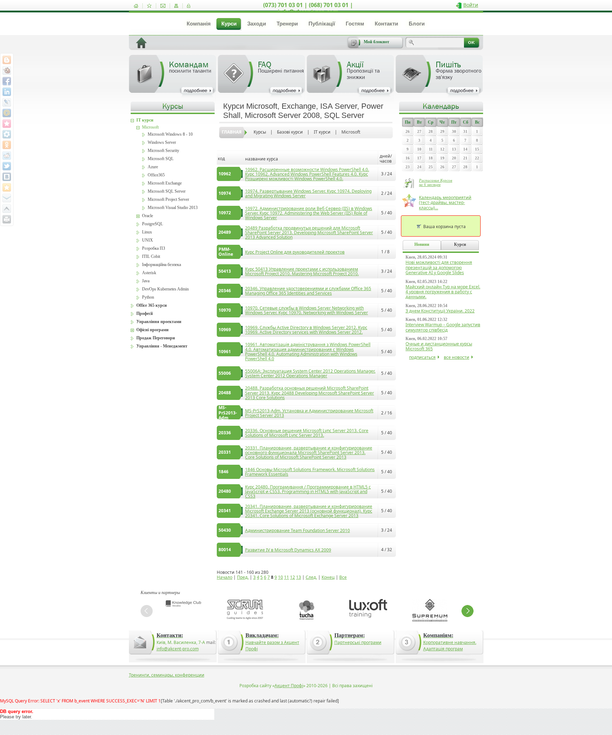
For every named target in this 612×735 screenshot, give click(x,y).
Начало (224, 577)
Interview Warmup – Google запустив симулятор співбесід (443, 327)
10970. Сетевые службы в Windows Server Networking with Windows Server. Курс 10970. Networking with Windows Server (306, 310)
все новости (456, 357)
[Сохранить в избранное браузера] (6, 187)
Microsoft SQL (161, 158)
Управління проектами (158, 321)
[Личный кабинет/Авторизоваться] (188, 6)
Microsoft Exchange (165, 183)
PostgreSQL (152, 223)
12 (292, 577)
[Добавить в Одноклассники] (6, 145)
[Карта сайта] (176, 6)
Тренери (287, 24)
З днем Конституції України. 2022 (440, 311)
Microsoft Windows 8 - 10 (170, 134)
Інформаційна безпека (161, 264)
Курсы (260, 132)
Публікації (321, 24)
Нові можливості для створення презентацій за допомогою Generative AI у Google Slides (439, 267)
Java (145, 280)
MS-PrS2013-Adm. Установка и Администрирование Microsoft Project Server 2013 (309, 413)
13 (298, 577)
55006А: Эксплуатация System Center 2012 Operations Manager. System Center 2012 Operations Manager (310, 373)
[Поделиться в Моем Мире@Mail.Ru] (6, 113)
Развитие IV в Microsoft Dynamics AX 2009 (288, 550)
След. (311, 577)
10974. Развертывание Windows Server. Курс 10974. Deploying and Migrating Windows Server (308, 193)
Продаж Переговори (155, 337)
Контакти (386, 24)
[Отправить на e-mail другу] (6, 198)
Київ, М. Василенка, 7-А (181, 642)
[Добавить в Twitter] (6, 166)
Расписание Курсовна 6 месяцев (435, 182)
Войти (470, 4)
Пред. (243, 577)
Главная (232, 132)
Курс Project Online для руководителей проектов (295, 252)
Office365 (156, 175)
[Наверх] (6, 208)
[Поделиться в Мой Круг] (6, 134)
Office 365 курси (151, 305)
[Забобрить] (6, 70)
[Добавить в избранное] (149, 6)
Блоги (417, 24)
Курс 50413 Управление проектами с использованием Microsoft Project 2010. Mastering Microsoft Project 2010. (302, 271)
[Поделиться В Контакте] (6, 177)
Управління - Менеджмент (161, 346)
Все (343, 577)
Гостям (355, 24)
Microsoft (350, 132)
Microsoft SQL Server (167, 191)
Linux (147, 232)
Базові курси (290, 132)
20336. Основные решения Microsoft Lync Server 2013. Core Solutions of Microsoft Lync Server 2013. (306, 433)
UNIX (147, 240)
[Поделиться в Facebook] (6, 81)
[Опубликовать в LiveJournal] (6, 102)
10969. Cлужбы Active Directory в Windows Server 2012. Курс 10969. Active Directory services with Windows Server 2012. (306, 329)
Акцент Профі (288, 686)
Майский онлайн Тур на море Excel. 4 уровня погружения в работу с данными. (443, 292)
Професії (144, 313)
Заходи (256, 24)
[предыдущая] (147, 611)
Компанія (199, 24)
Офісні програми (152, 329)
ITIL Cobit (151, 256)
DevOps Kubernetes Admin (165, 289)
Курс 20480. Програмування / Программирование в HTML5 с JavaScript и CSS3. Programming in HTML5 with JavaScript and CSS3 (308, 491)
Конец (328, 577)
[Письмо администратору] (162, 6)
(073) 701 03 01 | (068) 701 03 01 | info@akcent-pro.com (308, 8)
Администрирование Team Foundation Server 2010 (297, 530)
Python (148, 297)
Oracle (147, 215)
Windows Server (162, 142)
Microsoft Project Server (168, 199)
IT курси (322, 132)
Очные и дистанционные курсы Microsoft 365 (439, 346)
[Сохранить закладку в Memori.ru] (6, 123)
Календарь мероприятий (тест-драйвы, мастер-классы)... (445, 202)
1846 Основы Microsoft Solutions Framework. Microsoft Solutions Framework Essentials (310, 472)
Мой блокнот (376, 41)
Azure (153, 166)
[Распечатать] (6, 219)
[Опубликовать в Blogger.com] (6, 60)
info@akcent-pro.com (178, 649)
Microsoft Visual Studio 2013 (173, 207)
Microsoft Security (163, 150)
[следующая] (467, 611)
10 (280, 577)
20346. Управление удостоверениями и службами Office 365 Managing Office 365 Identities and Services (308, 290)
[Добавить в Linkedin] (6, 91)
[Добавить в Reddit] (6, 155)
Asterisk (149, 272)
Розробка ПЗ (153, 248)
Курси (229, 24)
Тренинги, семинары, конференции (166, 675)
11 (286, 577)
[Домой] (136, 6)
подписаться (422, 357)
